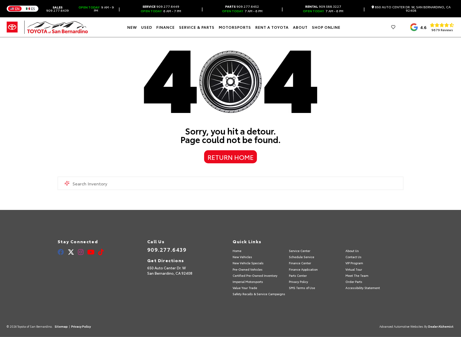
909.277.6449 (160, 6)
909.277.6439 (57, 9)
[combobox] (230, 183)
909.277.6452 (242, 6)
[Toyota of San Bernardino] (56, 27)
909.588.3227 (323, 6)
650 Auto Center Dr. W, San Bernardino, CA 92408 (412, 8)
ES (33, 8)
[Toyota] (12, 27)
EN (17, 8)
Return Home (231, 156)
